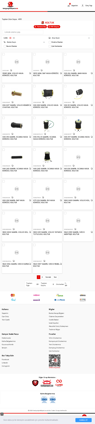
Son (55, 277)
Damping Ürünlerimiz (57, 348)
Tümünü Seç (41, 27)
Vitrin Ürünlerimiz (55, 338)
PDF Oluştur (55, 27)
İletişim (4, 348)
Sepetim (5, 313)
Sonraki (48, 277)
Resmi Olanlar (11, 46)
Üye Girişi (5, 317)
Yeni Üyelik (6, 320)
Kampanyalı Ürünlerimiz (57, 341)
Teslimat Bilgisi (54, 330)
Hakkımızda (6, 338)
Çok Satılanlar (56, 46)
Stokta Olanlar (57, 42)
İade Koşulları (54, 323)
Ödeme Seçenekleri (56, 317)
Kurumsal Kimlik (7, 345)
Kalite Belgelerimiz (9, 341)
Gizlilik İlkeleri (54, 320)
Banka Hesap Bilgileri (56, 313)
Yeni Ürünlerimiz (55, 345)
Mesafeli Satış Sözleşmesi (58, 326)
